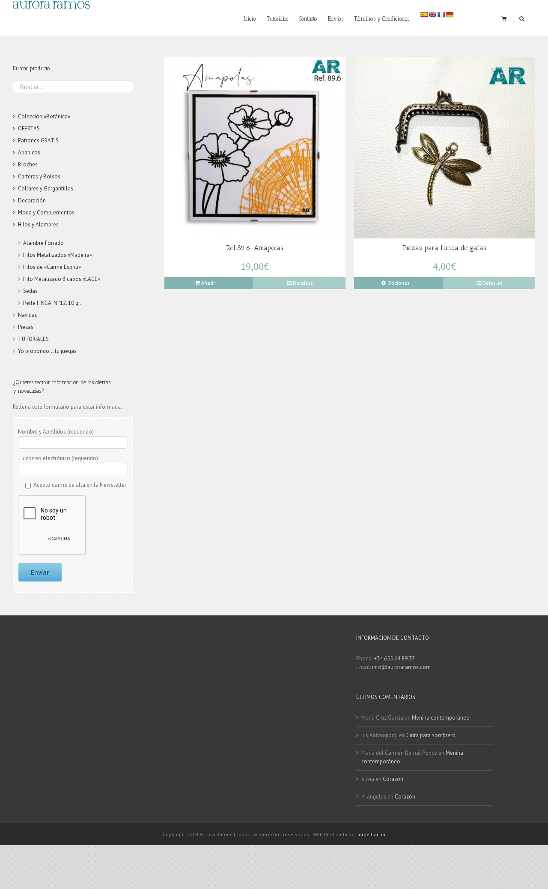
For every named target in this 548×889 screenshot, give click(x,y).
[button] (521, 18)
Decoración (32, 200)
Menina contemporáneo (441, 717)
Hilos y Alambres (38, 224)
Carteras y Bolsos (39, 176)
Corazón (393, 779)
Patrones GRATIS (38, 140)
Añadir (208, 283)
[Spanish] (424, 14)
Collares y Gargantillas (45, 188)
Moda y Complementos (46, 212)
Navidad (28, 315)
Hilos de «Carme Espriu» (52, 267)
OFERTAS (29, 128)
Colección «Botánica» (44, 116)
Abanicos (29, 152)
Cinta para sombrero (431, 735)
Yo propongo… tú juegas (47, 351)
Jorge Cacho (371, 834)
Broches (28, 164)
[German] (449, 14)
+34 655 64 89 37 (394, 658)
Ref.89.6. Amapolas (254, 248)
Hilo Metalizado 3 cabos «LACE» (61, 279)
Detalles (303, 283)
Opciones (398, 283)
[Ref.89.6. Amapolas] (254, 147)
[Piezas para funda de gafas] (444, 147)
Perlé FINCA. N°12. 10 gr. (52, 303)
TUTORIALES (33, 339)
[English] (432, 14)
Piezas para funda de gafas (444, 248)
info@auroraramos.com (401, 667)
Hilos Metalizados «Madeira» (57, 255)
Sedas (30, 291)
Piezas (25, 327)
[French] (441, 14)
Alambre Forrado (43, 243)
